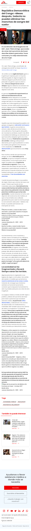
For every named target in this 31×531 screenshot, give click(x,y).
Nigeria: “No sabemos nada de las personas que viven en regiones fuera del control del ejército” (18, 438)
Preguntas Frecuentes (7, 526)
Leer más (14, 428)
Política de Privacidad (17, 526)
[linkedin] (19, 511)
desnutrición (6, 149)
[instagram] (4, 511)
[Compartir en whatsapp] (26, 62)
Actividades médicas (9, 402)
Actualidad (4, 7)
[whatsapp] (27, 511)
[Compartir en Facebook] (21, 62)
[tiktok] (23, 511)
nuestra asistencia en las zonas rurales (15, 281)
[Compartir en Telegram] (28, 62)
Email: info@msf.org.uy (8, 518)
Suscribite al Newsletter (15, 493)
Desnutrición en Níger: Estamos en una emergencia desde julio (18, 452)
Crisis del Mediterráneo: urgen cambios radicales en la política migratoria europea (18, 423)
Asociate (15, 488)
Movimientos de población (11, 405)
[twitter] (15, 511)
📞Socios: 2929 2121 (7, 520)
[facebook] (8, 511)
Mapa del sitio (26, 526)
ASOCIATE (21, 2)
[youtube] (12, 511)
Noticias (11, 7)
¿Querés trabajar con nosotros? (15, 500)
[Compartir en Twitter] (23, 62)
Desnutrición (22, 402)
